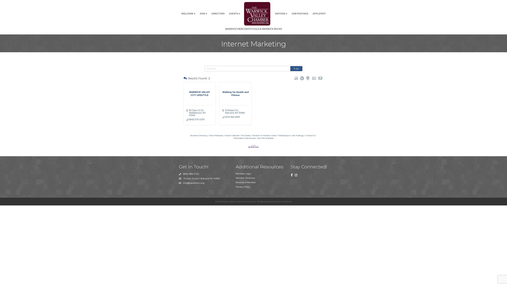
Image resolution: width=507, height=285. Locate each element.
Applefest (319, 13)
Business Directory (198, 135)
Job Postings (300, 13)
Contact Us (310, 135)
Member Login (243, 173)
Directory (218, 13)
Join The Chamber (265, 138)
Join (202, 13)
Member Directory (245, 178)
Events (233, 13)
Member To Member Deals (264, 135)
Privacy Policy (243, 187)
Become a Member (246, 182)
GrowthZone (286, 201)
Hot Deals (245, 135)
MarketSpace (284, 135)
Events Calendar (232, 135)
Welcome (187, 13)
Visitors (280, 13)
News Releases (216, 135)
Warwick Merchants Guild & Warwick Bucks (253, 29)
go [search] (297, 68)
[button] (185, 78)
